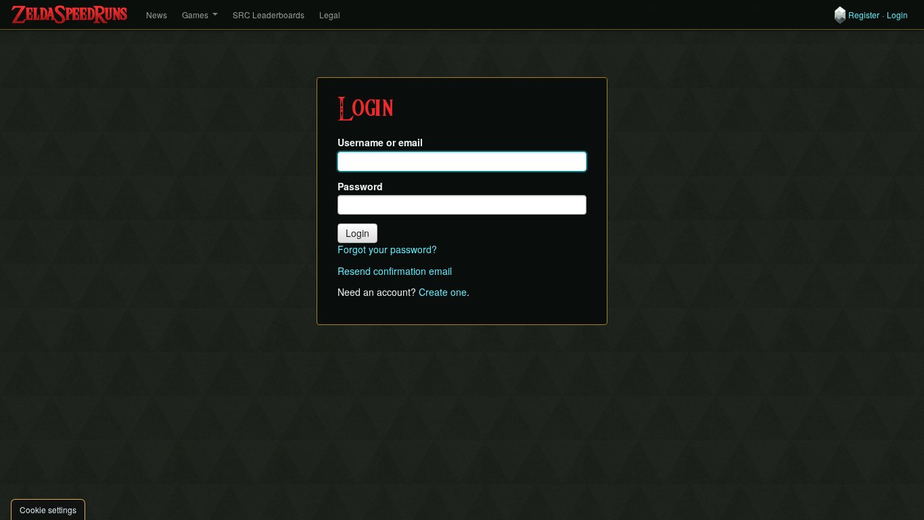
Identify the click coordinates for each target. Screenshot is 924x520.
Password (360, 186)
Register (863, 14)
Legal (329, 14)
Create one (443, 292)
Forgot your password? (387, 249)
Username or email (380, 142)
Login (897, 14)
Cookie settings (48, 509)
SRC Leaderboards (268, 14)
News (156, 14)
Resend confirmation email (395, 271)
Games (195, 14)
